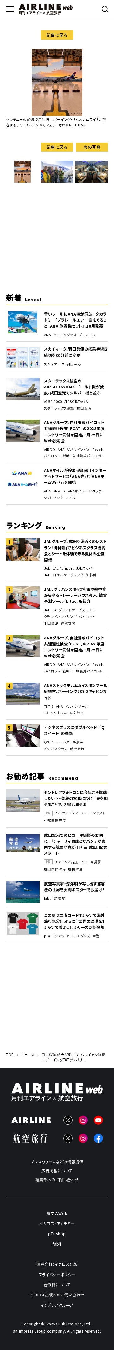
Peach (98, 449)
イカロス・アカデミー (57, 1223)
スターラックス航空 (59, 408)
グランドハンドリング (60, 616)
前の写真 (22, 147)
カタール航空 (73, 742)
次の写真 (92, 147)
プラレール (87, 335)
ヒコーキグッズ (65, 335)
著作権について (56, 1285)
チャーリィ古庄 (66, 862)
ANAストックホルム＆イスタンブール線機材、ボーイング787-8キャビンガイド (75, 691)
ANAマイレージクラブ (85, 491)
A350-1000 (53, 401)
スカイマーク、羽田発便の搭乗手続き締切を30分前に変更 (76, 352)
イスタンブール (77, 706)
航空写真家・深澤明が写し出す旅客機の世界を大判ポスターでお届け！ (74, 887)
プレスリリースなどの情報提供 (57, 1162)
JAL (47, 568)
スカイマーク (54, 364)
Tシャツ (59, 936)
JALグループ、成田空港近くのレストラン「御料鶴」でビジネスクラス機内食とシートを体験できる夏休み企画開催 (75, 550)
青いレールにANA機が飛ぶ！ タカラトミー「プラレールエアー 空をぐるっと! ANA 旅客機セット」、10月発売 (75, 320)
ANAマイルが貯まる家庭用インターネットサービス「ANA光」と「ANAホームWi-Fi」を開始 (75, 476)
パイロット (52, 456)
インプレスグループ (57, 1305)
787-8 (49, 706)
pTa (47, 936)
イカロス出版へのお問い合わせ (57, 1295)
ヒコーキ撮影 (90, 862)
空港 (96, 936)
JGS (91, 610)
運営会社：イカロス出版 (57, 1264)
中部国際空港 (55, 820)
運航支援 (68, 623)
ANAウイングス (78, 449)
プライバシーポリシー (57, 1274)
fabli (48, 898)
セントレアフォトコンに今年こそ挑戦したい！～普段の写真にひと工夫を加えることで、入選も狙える (76, 798)
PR (57, 813)
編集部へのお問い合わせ (57, 1180)
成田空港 (84, 408)
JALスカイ (84, 568)
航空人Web (57, 1213)
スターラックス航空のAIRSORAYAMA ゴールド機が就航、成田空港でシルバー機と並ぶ (74, 387)
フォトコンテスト (93, 813)
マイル (71, 498)
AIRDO (49, 449)
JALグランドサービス (69, 610)
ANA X (59, 491)
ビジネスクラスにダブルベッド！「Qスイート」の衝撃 (74, 730)
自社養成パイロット (87, 456)
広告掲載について (57, 1170)
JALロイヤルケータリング (64, 575)
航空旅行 (76, 713)
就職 (66, 456)
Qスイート (52, 742)
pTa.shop (57, 1234)
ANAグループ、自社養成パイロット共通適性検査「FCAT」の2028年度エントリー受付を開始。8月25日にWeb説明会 (74, 431)
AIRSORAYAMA (76, 401)
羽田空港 (73, 364)
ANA (47, 335)
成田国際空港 (55, 869)
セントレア (70, 813)
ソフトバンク (53, 498)
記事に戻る (56, 35)
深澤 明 (60, 898)
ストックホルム (55, 713)
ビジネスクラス (56, 749)
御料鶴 (91, 575)
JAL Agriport (63, 568)
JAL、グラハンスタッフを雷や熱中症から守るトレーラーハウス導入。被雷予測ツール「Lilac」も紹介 (75, 595)
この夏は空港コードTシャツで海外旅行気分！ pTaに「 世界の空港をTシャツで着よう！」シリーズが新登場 (74, 921)
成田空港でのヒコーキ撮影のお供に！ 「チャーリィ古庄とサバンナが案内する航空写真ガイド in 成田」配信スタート (75, 844)
